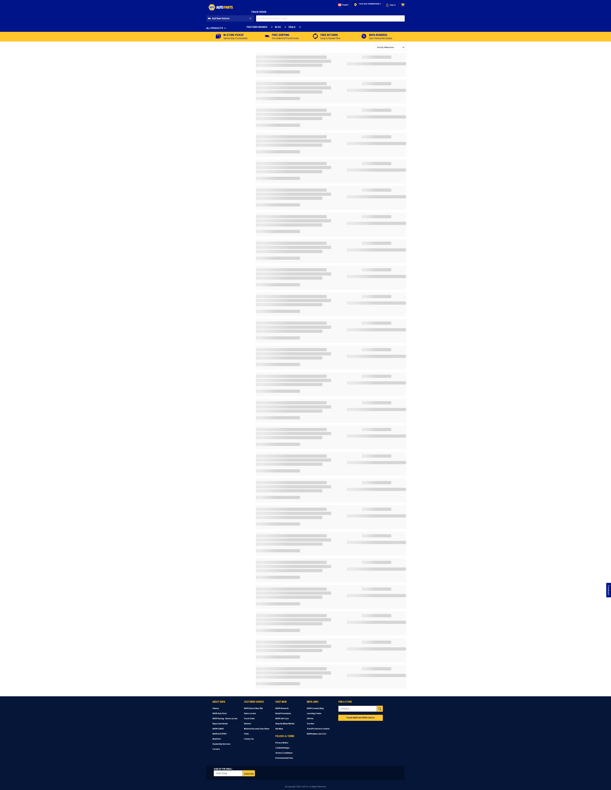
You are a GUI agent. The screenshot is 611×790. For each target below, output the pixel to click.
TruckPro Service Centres (318, 729)
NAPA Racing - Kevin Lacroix (224, 718)
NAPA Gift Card (282, 718)
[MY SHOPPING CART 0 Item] (403, 5)
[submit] (402, 18)
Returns (247, 724)
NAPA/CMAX (218, 729)
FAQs (246, 734)
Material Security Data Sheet (256, 729)
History (215, 708)
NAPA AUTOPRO (219, 734)
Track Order (258, 12)
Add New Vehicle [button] (220, 18)
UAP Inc (310, 718)
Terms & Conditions (283, 753)
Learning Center (314, 713)
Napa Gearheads (220, 724)
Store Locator (250, 713)
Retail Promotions (283, 713)
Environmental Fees (284, 758)
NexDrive (216, 739)
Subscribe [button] (249, 773)
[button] (342, 5)
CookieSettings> (282, 748)
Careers (216, 749)
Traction (310, 724)
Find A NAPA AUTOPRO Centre (361, 717)
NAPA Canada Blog (315, 708)
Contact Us (249, 739)
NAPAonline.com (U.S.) (317, 734)
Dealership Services (221, 744)
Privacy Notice (281, 743)
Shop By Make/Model (284, 724)
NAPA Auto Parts (219, 713)
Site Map (279, 729)
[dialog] (391, 5)
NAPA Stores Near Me (253, 708)
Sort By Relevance (385, 47)
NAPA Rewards (282, 708)
